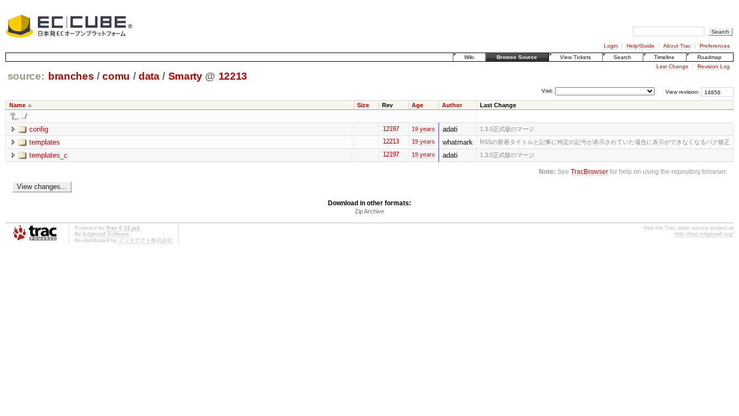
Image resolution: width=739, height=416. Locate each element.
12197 (390, 129)
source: (26, 76)
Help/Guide (640, 46)
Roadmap (709, 57)
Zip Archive (369, 211)
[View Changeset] (403, 129)
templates (44, 142)
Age (417, 105)
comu (116, 76)
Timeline (664, 57)
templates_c (48, 155)
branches (71, 76)
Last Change (672, 66)
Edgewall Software (106, 234)
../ (24, 116)
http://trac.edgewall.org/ (704, 234)
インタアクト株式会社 (145, 240)
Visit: (547, 91)
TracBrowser (589, 171)
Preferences (715, 46)
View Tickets (575, 57)
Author (452, 105)
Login (611, 46)
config (38, 129)
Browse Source (517, 57)
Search (622, 57)
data (149, 76)
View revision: (682, 92)
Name (17, 105)
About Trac (677, 46)
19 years (423, 129)
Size (363, 105)
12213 (233, 76)
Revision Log (713, 66)
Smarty (185, 76)
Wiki (469, 57)
